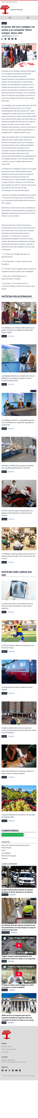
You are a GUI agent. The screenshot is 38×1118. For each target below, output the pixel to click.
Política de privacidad (9, 1049)
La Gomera (5, 895)
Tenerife (4, 23)
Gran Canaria (5, 932)
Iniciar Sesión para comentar (12, 835)
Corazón (4, 777)
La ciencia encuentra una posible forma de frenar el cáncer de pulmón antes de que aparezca (17, 606)
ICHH (3, 850)
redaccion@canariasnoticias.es (16, 1062)
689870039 (11, 1060)
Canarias (4, 519)
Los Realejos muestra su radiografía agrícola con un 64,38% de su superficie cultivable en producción (18, 422)
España (4, 1022)
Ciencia (4, 612)
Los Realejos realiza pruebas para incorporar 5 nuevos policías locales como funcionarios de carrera (19, 556)
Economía (4, 990)
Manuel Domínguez (9, 856)
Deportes (4, 651)
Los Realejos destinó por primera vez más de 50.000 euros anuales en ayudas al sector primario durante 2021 (18, 378)
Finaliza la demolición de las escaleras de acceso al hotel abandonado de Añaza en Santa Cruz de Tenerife (19, 730)
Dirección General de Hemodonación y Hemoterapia (16, 846)
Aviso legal (5, 1052)
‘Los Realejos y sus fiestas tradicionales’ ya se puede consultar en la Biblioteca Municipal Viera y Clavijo (18, 330)
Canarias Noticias (7, 36)
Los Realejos (6, 853)
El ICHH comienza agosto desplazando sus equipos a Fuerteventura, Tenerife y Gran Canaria (17, 513)
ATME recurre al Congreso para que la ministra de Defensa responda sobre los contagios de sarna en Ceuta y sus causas (18, 1017)
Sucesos (4, 961)
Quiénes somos (7, 1046)
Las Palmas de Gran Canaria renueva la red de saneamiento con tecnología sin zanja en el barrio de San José (19, 927)
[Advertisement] (19, 1099)
